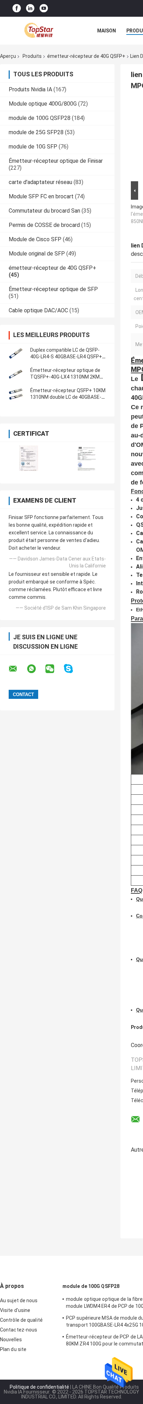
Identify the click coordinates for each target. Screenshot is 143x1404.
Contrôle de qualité (21, 1320)
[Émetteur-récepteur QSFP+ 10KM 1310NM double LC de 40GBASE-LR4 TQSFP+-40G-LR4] (15, 394)
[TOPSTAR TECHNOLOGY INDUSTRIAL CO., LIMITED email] (17, 669)
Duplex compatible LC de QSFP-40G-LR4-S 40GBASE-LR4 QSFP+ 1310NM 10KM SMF (66, 356)
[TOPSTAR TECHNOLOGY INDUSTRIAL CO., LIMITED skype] (73, 669)
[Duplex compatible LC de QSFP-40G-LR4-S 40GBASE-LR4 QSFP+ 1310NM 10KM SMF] (15, 353)
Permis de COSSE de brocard (44, 225)
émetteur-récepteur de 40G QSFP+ (86, 56)
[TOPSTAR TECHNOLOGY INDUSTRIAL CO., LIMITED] (38, 30)
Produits (32, 56)
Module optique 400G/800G (43, 103)
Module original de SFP (37, 253)
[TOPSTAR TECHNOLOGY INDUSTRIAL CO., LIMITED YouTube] (43, 8)
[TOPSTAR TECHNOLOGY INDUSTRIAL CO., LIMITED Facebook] (16, 8)
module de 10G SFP (33, 146)
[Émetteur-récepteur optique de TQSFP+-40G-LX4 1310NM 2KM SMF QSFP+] (15, 373)
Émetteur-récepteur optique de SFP (53, 289)
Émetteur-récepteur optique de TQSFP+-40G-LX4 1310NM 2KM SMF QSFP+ (65, 376)
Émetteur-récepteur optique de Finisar (56, 161)
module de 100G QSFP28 (39, 118)
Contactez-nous (18, 1330)
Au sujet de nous (19, 1300)
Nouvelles (11, 1339)
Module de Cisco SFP (35, 239)
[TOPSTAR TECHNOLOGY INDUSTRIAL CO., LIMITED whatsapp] (35, 669)
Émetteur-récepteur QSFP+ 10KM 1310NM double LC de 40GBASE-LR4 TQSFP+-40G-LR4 (68, 397)
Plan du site (13, 1349)
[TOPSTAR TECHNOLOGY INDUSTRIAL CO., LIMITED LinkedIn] (30, 8)
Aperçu (8, 56)
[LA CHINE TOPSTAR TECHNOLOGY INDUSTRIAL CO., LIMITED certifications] (28, 458)
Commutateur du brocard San (44, 210)
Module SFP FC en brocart (41, 196)
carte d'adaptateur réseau (40, 182)
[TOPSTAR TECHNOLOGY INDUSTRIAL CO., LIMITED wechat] (54, 669)
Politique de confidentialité (39, 1387)
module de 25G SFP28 (36, 132)
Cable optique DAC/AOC (38, 310)
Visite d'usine (15, 1310)
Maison (106, 30)
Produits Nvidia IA (30, 89)
